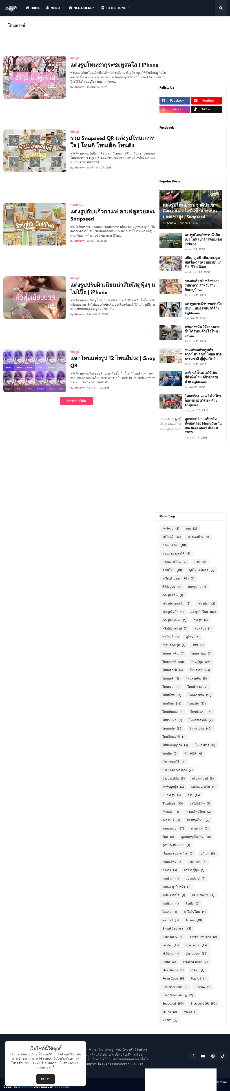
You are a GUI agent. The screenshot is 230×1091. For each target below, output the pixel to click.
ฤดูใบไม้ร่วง (200, 803)
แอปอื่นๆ (170, 903)
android (170, 920)
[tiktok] (223, 1056)
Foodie (170, 945)
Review (202, 987)
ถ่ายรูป (200, 620)
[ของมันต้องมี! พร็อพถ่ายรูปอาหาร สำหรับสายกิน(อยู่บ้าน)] (170, 286)
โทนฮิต (169, 753)
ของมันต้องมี (174, 545)
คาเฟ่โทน (172, 570)
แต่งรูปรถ (206, 603)
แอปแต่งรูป (195, 878)
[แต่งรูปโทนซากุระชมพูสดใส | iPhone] (34, 77)
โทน (197, 645)
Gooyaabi (61, 1087)
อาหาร (169, 870)
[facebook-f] (193, 1056)
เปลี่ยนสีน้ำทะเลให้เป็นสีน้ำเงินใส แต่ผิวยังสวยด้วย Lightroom (201, 378)
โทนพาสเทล (199, 695)
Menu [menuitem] (55, 8)
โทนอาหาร (205, 745)
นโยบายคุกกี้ (45, 1067)
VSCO (190, 1012)
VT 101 (169, 1020)
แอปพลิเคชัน (203, 895)
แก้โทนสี (171, 537)
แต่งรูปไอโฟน (203, 612)
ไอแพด (169, 912)
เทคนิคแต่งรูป (173, 645)
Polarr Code (173, 978)
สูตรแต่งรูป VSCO (176, 845)
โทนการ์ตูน (201, 653)
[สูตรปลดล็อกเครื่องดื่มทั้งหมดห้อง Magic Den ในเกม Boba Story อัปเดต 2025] (170, 424)
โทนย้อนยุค (200, 712)
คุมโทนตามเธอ (201, 570)
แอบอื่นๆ (170, 878)
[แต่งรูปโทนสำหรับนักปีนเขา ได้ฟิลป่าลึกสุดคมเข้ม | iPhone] (170, 240)
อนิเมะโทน (172, 862)
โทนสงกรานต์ (200, 720)
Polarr (197, 970)
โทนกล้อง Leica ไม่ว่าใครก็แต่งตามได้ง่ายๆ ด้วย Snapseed (203, 401)
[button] (221, 8)
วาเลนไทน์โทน (198, 812)
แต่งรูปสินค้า (173, 612)
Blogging (25, 1087)
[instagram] (213, 1056)
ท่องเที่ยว (203, 628)
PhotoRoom (173, 970)
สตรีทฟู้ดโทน (198, 820)
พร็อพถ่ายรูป (203, 778)
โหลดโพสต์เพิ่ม (76, 400)
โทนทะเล (171, 687)
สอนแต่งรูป (173, 828)
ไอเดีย (192, 903)
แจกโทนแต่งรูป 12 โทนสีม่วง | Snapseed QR (118, 362)
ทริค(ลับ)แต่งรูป (174, 628)
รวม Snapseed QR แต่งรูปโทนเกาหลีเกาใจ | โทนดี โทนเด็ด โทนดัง (118, 142)
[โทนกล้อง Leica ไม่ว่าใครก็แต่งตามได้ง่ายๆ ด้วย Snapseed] (170, 401)
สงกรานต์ (171, 820)
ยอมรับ (45, 1079)
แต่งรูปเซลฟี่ (172, 595)
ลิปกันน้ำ (170, 812)
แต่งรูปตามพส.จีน (176, 603)
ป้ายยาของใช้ (173, 762)
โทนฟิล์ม (171, 703)
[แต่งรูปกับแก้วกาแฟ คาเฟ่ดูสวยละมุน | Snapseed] (34, 224)
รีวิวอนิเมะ (172, 803)
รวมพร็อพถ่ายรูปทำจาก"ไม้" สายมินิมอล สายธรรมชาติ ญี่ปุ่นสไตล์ (203, 355)
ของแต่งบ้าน (198, 537)
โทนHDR (193, 753)
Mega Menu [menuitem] (83, 8)
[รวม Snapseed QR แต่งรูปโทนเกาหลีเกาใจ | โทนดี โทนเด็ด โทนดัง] (34, 151)
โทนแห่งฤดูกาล (175, 745)
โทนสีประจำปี (173, 737)
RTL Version (218, 1082)
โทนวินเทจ (172, 720)
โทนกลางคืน (173, 653)
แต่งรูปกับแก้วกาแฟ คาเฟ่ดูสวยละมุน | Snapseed (116, 215)
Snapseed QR (204, 1003)
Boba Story (172, 937)
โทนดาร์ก (200, 670)
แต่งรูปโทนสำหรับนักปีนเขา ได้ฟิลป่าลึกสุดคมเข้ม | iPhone (203, 239)
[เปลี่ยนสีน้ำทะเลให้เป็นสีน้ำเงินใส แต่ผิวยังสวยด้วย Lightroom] (170, 378)
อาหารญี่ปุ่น (194, 870)
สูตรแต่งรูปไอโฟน (196, 837)
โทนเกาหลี (173, 662)
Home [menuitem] (35, 8)
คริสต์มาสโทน (174, 562)
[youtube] (203, 1056)
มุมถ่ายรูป (171, 795)
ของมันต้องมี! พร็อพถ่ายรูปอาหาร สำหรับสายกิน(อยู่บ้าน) (202, 286)
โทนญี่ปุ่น (200, 662)
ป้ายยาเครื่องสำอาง (177, 770)
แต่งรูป (197, 587)
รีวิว (194, 795)
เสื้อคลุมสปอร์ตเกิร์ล (177, 853)
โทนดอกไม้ (172, 670)
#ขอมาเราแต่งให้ (176, 553)
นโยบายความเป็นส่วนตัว (56, 1063)
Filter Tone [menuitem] (116, 8)
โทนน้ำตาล (197, 687)
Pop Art (198, 978)
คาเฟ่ (200, 562)
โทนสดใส (172, 728)
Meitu (169, 962)
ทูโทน (192, 637)
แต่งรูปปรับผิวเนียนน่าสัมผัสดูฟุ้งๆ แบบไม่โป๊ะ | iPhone (116, 289)
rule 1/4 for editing (177, 995)
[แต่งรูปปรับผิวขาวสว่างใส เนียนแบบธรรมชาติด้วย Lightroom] (170, 309)
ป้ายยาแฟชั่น (173, 778)
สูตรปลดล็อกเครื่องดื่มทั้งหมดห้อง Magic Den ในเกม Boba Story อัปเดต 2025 (203, 426)
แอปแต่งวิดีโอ (173, 895)
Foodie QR (196, 945)
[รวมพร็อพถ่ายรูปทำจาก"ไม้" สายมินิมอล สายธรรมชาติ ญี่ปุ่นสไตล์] (170, 355)
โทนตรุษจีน (196, 678)
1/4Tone (170, 528)
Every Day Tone (203, 937)
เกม (191, 528)
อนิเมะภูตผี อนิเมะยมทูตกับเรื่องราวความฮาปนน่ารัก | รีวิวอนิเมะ (203, 262)
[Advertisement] (85, 40)
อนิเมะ (208, 853)
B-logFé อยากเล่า (176, 928)
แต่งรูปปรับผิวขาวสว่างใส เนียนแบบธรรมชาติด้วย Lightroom (203, 309)
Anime (194, 920)
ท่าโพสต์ (170, 637)
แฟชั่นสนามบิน (203, 787)
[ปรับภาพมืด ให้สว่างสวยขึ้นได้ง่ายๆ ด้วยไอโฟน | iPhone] (170, 332)
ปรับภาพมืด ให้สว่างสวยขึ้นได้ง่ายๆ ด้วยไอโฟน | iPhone (202, 332)
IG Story (170, 953)
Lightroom (196, 953)
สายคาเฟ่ (199, 828)
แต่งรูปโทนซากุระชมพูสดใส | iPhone (114, 65)
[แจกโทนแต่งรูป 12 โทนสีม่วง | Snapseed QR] (34, 371)
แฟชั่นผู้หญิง (173, 787)
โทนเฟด (197, 703)
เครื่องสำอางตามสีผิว (178, 578)
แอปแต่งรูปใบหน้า (176, 887)
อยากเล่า (197, 862)
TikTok (169, 1012)
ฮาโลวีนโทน (195, 912)
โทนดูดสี (170, 678)
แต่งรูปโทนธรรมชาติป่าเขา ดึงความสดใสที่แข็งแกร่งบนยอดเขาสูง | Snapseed (190, 211)
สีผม (168, 837)
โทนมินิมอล (172, 712)
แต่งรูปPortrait (174, 620)
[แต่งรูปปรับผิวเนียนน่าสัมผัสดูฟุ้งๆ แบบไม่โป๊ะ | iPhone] (34, 297)
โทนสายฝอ (200, 728)
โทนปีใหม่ (171, 695)
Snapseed (173, 1003)
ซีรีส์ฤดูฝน (171, 587)
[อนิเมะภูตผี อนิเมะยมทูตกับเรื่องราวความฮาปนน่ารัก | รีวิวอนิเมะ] (170, 263)
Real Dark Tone (175, 987)
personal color (195, 962)
